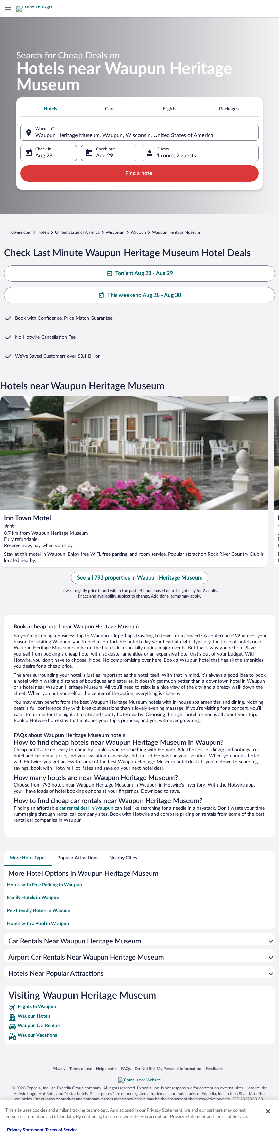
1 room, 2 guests (176, 155)
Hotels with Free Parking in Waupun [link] (44, 885)
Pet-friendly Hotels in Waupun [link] (38, 910)
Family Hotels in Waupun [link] (33, 897)
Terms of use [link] (80, 1068)
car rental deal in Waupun (86, 808)
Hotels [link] (43, 232)
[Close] (268, 1111)
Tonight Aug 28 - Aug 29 (144, 273)
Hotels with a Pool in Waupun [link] (38, 923)
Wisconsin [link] (115, 232)
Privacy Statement (25, 1130)
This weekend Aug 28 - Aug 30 (144, 295)
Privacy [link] (58, 1068)
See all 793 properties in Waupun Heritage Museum (139, 578)
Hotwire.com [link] (19, 232)
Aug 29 (104, 155)
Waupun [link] (138, 232)
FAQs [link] (126, 1068)
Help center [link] (106, 1068)
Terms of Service (61, 1130)
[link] (139, 1008)
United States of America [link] (77, 232)
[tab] (50, 108)
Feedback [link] (214, 1068)
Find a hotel (139, 173)
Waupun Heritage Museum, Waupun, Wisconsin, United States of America (124, 135)
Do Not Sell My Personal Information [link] (168, 1068)
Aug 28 (43, 155)
